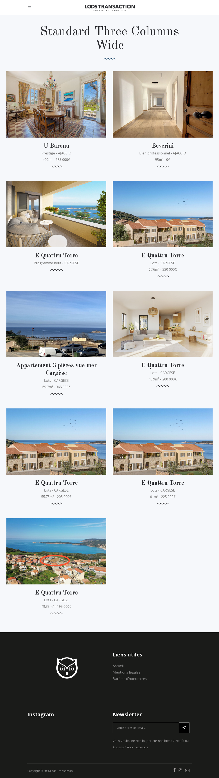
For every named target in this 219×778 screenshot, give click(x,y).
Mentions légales (126, 672)
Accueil (118, 666)
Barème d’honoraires (130, 678)
